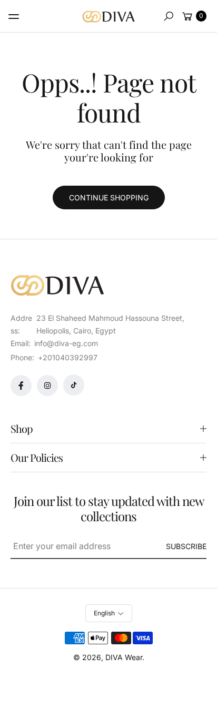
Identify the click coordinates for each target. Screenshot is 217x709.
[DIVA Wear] (108, 17)
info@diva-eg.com (65, 343)
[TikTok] (73, 385)
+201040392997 (67, 357)
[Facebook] (21, 385)
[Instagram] (47, 385)
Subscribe (186, 546)
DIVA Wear (123, 657)
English (104, 613)
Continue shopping (109, 197)
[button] (168, 16)
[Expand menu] (13, 16)
